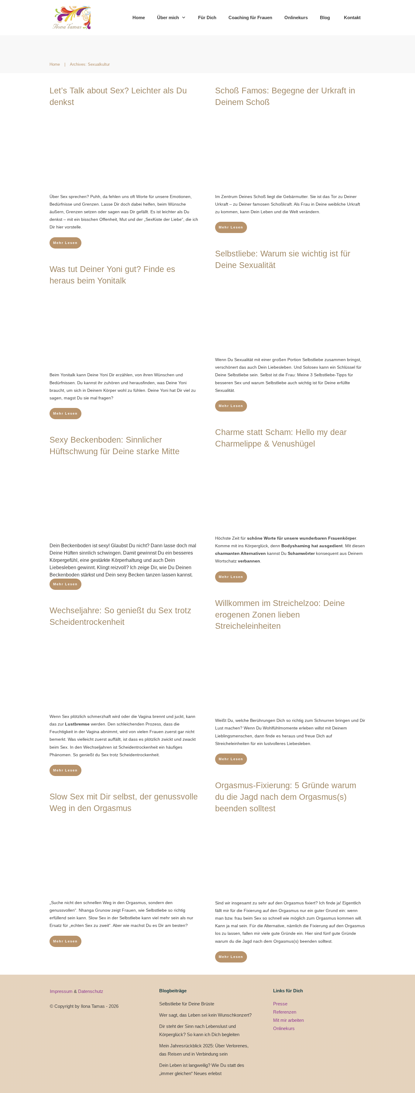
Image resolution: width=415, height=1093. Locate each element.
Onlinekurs (284, 1028)
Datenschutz (90, 991)
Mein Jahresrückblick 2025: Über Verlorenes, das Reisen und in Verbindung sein (204, 1049)
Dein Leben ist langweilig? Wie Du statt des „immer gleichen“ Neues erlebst (201, 1069)
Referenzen (284, 1012)
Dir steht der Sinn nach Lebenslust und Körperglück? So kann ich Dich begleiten (199, 1030)
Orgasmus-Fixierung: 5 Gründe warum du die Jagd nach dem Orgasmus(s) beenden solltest (285, 797)
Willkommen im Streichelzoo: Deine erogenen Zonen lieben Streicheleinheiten (280, 615)
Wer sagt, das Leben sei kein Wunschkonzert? (205, 1015)
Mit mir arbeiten (288, 1020)
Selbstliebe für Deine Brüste (186, 1003)
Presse (280, 1003)
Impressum (62, 991)
